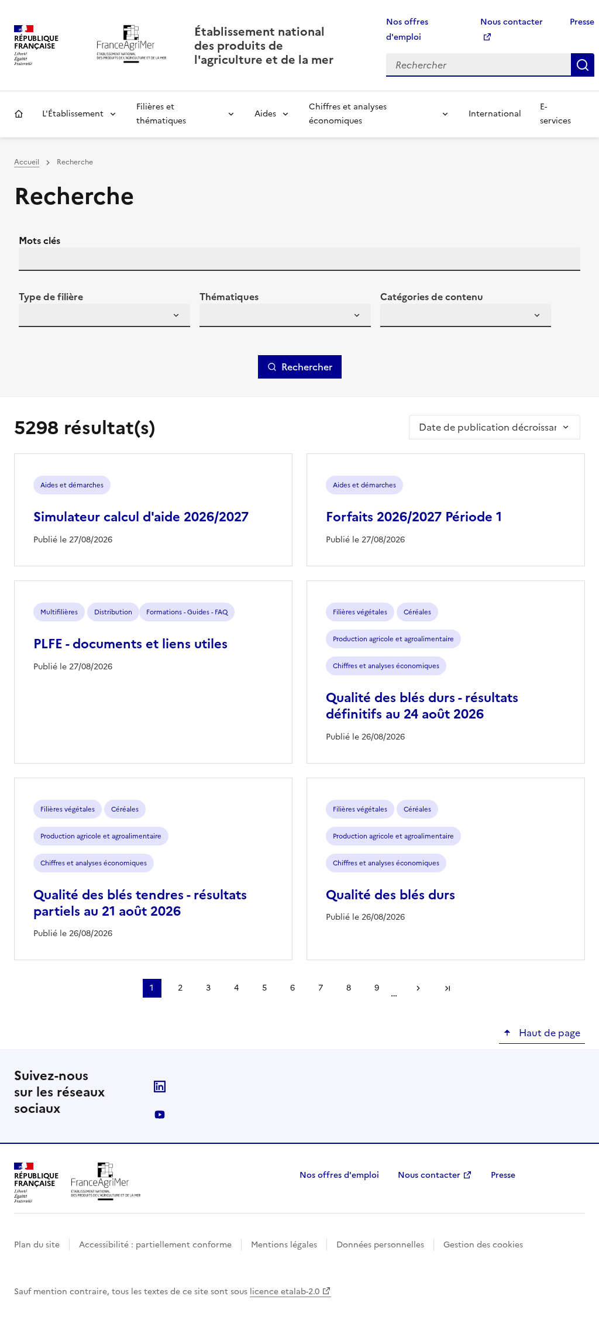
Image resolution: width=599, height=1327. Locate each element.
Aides (265, 114)
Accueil (19, 114)
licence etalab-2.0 (284, 1291)
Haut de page (548, 1033)
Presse (582, 22)
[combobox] (104, 315)
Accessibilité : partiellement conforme (155, 1245)
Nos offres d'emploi (339, 1175)
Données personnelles (380, 1245)
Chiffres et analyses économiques (348, 114)
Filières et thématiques (161, 114)
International (495, 114)
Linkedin (160, 1086)
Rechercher (582, 65)
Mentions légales (284, 1245)
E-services (555, 114)
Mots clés (39, 240)
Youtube (160, 1115)
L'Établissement (73, 114)
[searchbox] (34, 317)
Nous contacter (429, 1175)
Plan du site (37, 1245)
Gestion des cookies (483, 1245)
